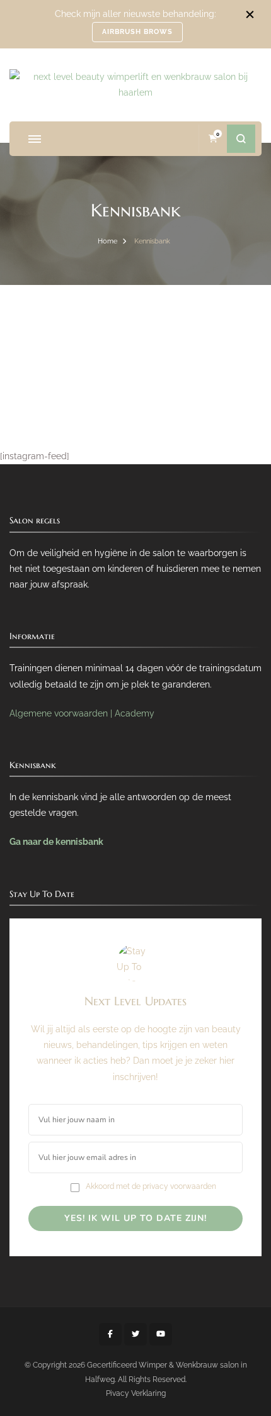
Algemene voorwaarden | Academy (81, 713)
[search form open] (241, 139)
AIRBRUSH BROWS (137, 32)
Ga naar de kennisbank (56, 842)
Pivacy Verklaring (136, 1393)
